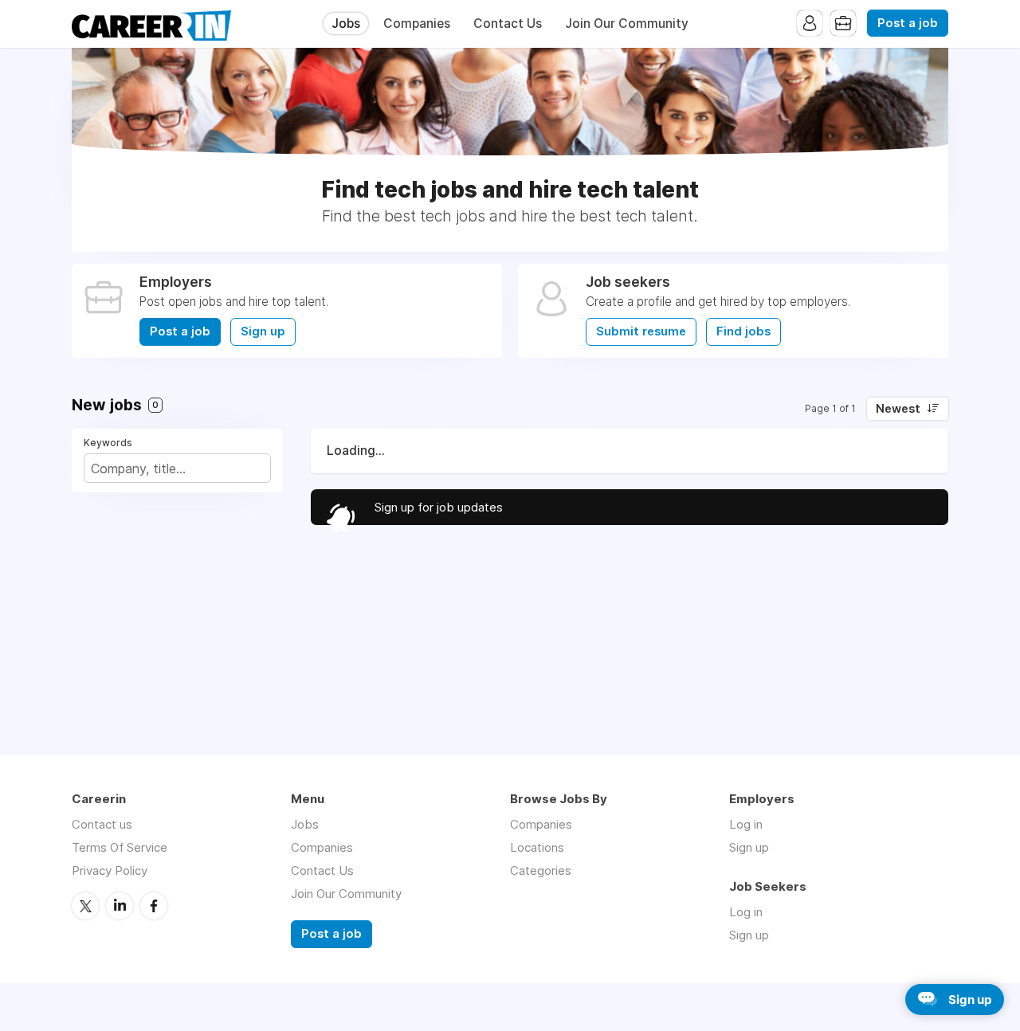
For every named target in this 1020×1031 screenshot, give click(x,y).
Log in (746, 824)
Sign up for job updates (439, 507)
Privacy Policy (109, 870)
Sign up (263, 331)
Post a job (907, 23)
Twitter (85, 905)
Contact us (102, 824)
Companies (416, 23)
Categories (540, 870)
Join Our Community (626, 23)
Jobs (346, 23)
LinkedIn (119, 905)
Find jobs (743, 331)
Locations (537, 847)
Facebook (153, 905)
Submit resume (641, 331)
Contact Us (507, 23)
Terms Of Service (119, 847)
